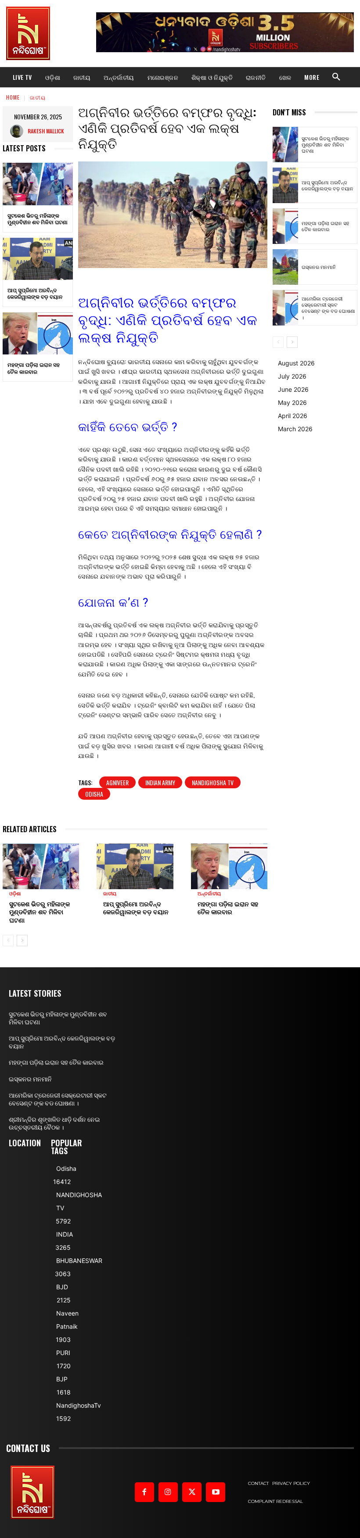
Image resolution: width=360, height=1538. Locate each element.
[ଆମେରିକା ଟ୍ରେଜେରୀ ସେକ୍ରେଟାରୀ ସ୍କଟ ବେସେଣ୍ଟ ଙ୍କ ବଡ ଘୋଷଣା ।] (285, 307)
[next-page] (22, 940)
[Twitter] (192, 1492)
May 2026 (292, 402)
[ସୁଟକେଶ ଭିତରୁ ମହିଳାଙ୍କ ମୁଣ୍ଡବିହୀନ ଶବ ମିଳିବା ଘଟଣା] (38, 184)
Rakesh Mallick (46, 131)
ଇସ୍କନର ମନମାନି (319, 266)
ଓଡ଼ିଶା (15, 893)
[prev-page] (8, 940)
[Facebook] (144, 1492)
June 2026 (293, 389)
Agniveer (117, 782)
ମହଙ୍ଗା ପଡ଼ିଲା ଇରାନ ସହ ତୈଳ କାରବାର (33, 368)
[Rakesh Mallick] (19, 131)
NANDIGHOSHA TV (213, 782)
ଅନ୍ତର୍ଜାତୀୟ (209, 893)
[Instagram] (168, 1492)
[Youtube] (215, 1492)
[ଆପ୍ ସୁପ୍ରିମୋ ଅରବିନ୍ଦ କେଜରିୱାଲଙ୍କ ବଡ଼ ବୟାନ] (38, 259)
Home (13, 97)
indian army (160, 782)
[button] (336, 77)
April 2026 (292, 415)
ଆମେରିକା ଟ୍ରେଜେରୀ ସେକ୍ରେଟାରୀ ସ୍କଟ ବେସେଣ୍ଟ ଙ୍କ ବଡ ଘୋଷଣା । (328, 308)
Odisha (94, 793)
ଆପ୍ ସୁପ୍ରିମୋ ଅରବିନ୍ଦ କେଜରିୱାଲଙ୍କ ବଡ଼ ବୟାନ (34, 293)
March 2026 (295, 429)
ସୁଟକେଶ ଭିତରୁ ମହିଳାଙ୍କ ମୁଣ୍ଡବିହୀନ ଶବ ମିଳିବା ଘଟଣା (37, 218)
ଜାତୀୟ (38, 97)
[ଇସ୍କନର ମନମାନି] (285, 267)
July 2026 (292, 376)
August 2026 (296, 363)
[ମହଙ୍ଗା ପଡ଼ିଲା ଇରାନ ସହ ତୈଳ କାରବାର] (38, 333)
